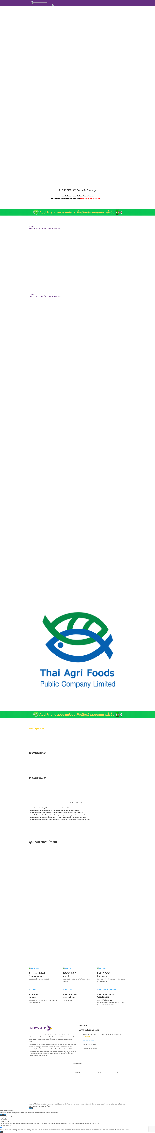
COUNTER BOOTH (36, 1078)
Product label (37, 973)
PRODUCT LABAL (77, 1082)
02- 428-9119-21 (88, 1040)
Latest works (121, 9)
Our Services (98, 9)
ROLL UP (118, 1078)
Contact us (111, 9)
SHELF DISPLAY (98, 1082)
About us (88, 9)
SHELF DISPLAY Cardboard (106, 996)
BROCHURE (69, 973)
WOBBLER (98, 1078)
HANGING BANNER (118, 1093)
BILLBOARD (118, 1088)
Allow (31, 1108)
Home (81, 9)
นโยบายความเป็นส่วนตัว (98, 1104)
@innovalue (86, 1053)
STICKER (33, 994)
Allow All (3, 1115)
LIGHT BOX (103, 973)
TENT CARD (118, 1084)
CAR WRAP (77, 1080)
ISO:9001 (98, 1)
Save (1, 1132)
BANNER (118, 1080)
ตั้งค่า (48, 1106)
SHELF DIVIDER (98, 1084)
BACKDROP (57, 1078)
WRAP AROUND (118, 1090)
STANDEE (118, 1082)
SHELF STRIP (70, 994)
